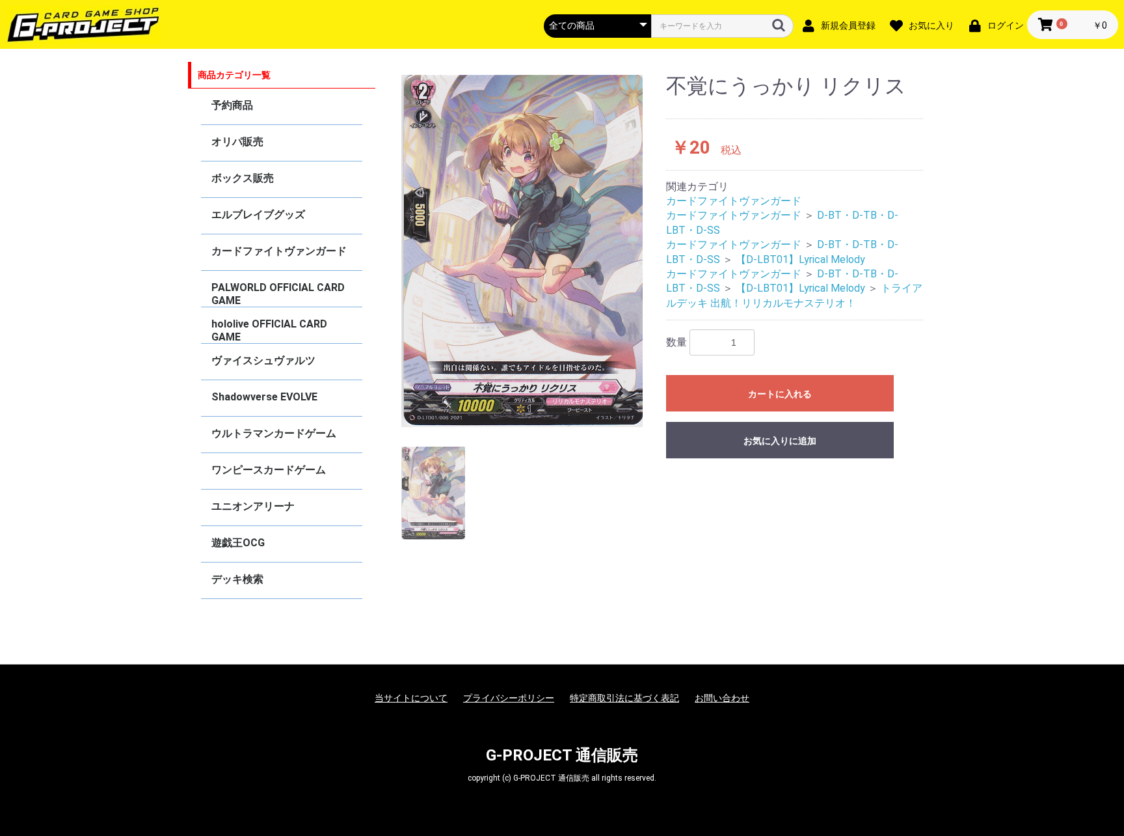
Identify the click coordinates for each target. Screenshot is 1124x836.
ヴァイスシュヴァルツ (263, 360)
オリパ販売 (237, 141)
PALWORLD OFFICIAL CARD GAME (278, 294)
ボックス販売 (242, 178)
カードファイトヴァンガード (279, 251)
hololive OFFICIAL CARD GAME (269, 330)
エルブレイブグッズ (258, 214)
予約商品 (232, 105)
